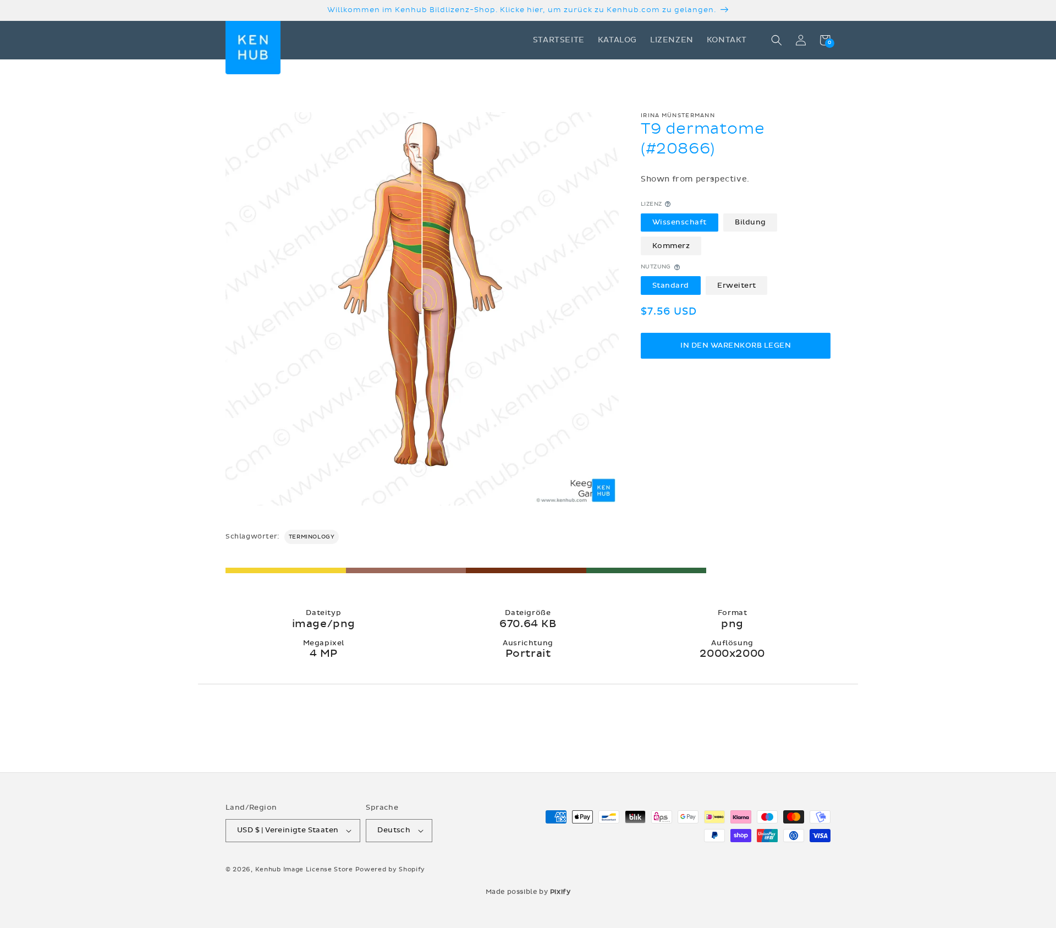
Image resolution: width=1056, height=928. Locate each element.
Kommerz (671, 245)
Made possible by (528, 892)
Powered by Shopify (390, 869)
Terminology (312, 537)
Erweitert (736, 285)
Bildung (750, 222)
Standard (670, 285)
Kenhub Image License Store (304, 869)
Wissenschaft (679, 222)
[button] (777, 40)
